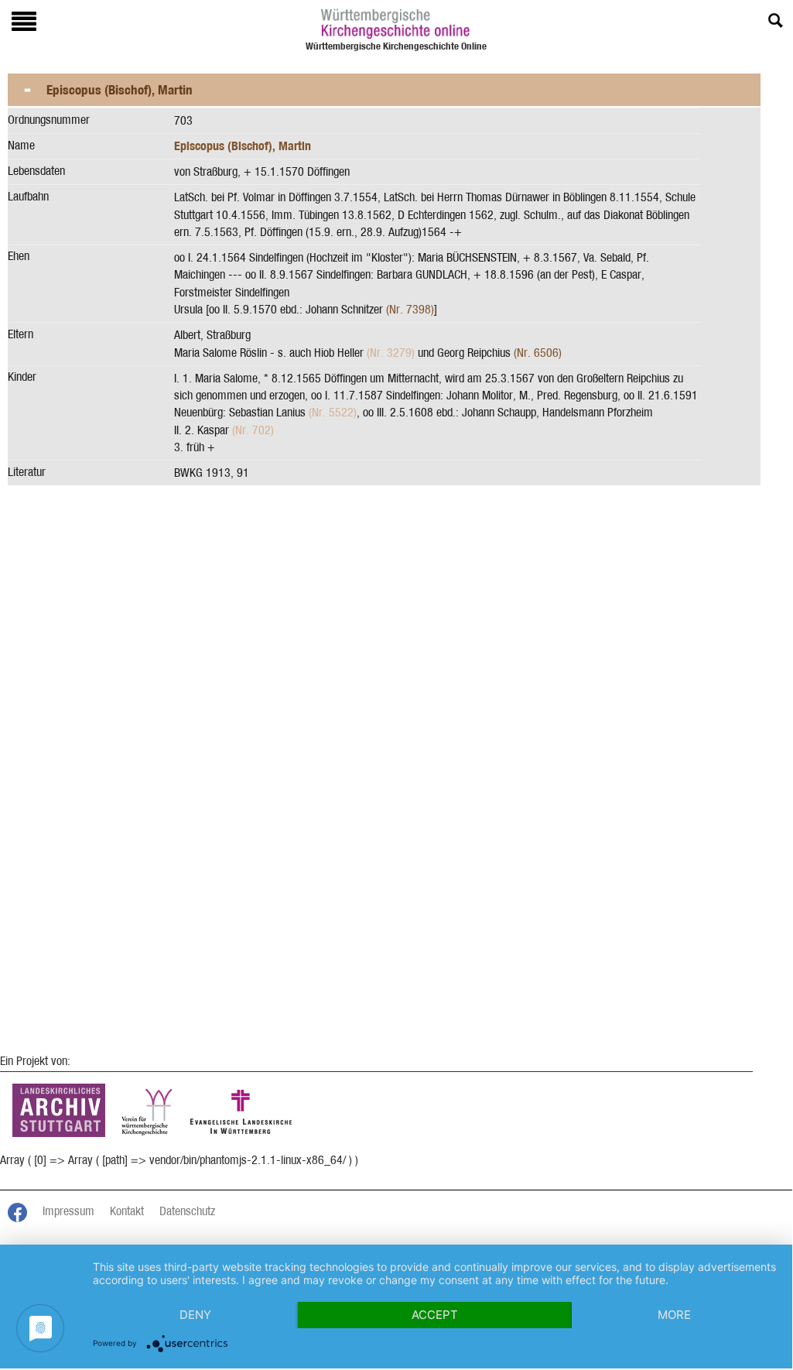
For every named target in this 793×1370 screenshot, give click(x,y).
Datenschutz (187, 1211)
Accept (435, 1314)
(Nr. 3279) (391, 352)
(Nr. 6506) (538, 352)
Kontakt (127, 1211)
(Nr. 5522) (333, 412)
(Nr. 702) (253, 430)
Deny (195, 1314)
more (674, 1314)
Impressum (68, 1211)
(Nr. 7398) (410, 309)
